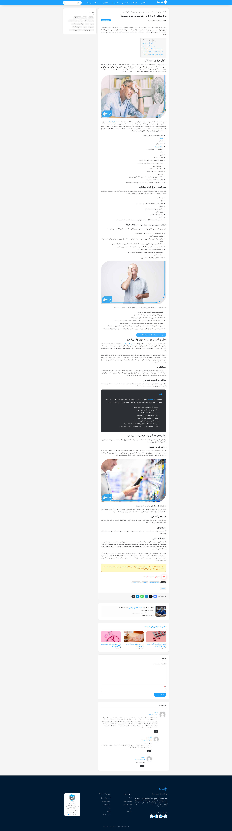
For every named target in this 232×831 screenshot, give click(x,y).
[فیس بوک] (155, 596)
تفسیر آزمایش (106, 805)
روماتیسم (81, 24)
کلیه (82, 30)
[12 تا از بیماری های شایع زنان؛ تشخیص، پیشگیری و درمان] (111, 636)
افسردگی (91, 18)
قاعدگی (74, 27)
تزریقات (108, 811)
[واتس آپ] (142, 596)
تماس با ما (96, 3)
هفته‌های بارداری (89, 30)
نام (165, 687)
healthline (144, 582)
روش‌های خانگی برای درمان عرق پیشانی (153, 54)
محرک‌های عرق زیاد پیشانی (149, 46)
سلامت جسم (125, 3)
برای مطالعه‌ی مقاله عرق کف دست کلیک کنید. (151, 335)
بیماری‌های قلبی (77, 18)
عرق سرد (157, 129)
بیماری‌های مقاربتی (89, 21)
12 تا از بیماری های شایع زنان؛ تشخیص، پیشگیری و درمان (111, 645)
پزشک (108, 808)
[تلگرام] (137, 596)
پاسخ (156, 731)
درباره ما (89, 3)
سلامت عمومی (150, 12)
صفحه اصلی (144, 3)
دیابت (87, 24)
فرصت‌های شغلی (127, 805)
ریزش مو (91, 27)
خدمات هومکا (105, 3)
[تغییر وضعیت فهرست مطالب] (153, 40)
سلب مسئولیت (106, 815)
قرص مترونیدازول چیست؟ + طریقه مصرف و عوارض (135, 645)
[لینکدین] (146, 596)
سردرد (85, 27)
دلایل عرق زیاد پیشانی (148, 43)
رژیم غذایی (74, 24)
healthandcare (136, 582)
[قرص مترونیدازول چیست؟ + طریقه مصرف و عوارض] (134, 636)
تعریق (163, 588)
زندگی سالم (135, 3)
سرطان (79, 27)
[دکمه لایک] (164, 577)
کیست (71, 30)
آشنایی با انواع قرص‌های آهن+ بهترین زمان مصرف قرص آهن (156, 645)
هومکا (130, 798)
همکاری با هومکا (128, 801)
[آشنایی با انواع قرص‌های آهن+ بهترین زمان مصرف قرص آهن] (156, 636)
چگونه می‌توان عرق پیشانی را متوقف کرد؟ (153, 49)
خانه (164, 12)
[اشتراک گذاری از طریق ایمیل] (133, 596)
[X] (151, 596)
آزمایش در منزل (106, 801)
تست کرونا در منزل (105, 798)
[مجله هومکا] (162, 2)
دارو (92, 24)
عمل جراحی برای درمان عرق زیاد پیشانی (153, 52)
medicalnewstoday (154, 582)
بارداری (84, 18)
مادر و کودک (115, 3)
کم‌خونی (77, 30)
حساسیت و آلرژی (72, 21)
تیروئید (80, 21)
